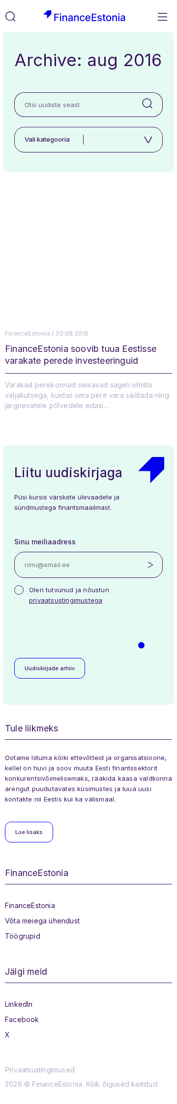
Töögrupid (22, 936)
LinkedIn (19, 1004)
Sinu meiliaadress (45, 541)
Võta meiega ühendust (42, 920)
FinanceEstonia (30, 905)
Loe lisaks (29, 832)
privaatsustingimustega (65, 600)
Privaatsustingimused (40, 1070)
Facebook (22, 1019)
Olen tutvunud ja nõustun (69, 595)
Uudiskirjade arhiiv (50, 668)
